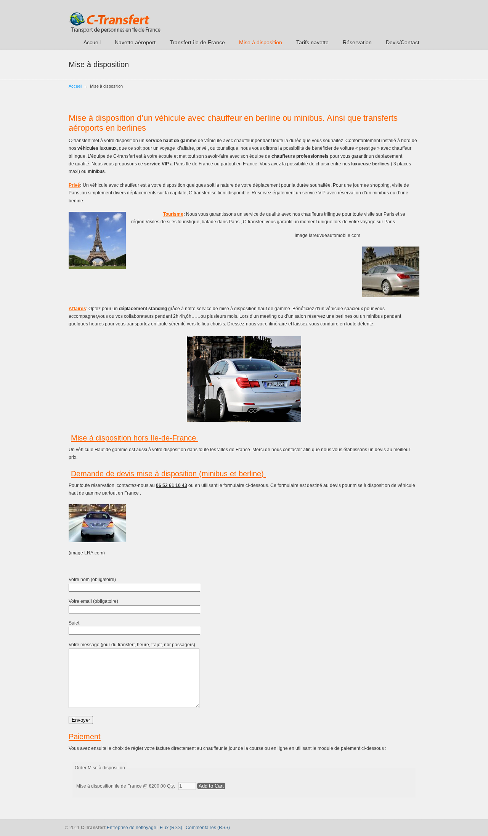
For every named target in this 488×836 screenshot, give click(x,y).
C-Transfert (115, 17)
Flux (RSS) (171, 827)
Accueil (75, 86)
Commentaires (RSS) (208, 827)
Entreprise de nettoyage (131, 827)
